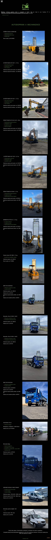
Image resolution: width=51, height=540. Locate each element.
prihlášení (48, 537)
